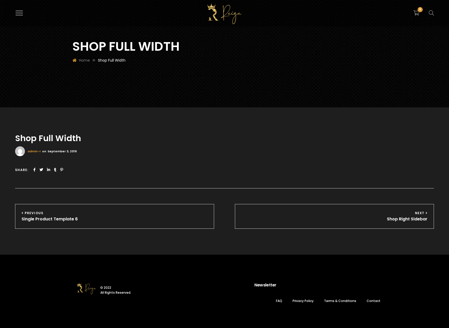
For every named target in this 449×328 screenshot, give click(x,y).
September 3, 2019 (62, 151)
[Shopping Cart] (416, 13)
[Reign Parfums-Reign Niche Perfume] (224, 13)
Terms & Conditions (340, 301)
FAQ (279, 301)
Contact (373, 301)
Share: (21, 170)
